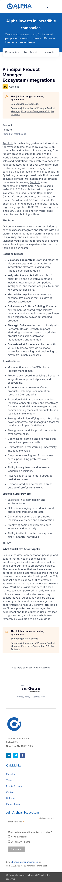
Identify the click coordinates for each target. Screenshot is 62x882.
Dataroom (11, 798)
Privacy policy (23, 697)
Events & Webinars (20, 841)
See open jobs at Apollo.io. (25, 104)
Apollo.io (8, 143)
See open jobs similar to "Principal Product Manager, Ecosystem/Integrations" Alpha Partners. (33, 111)
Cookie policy (39, 697)
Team (9, 780)
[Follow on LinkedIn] (8, 755)
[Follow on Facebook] (22, 755)
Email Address (16, 821)
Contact (10, 792)
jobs (24, 52)
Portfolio (10, 774)
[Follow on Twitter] (15, 755)
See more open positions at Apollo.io (31, 667)
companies (12, 52)
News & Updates (19, 836)
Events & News (14, 786)
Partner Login (13, 804)
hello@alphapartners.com (25, 861)
